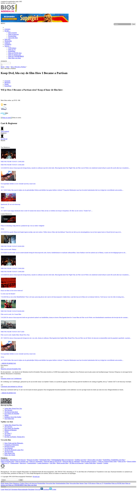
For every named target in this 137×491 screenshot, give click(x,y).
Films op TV (12, 49)
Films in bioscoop (13, 34)
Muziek (4, 139)
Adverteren (14, 489)
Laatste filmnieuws (42, 463)
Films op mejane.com (14, 54)
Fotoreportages (31, 463)
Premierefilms (12, 36)
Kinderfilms (11, 51)
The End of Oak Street (11, 412)
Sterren (81, 483)
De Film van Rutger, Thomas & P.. (14, 437)
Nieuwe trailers (131, 461)
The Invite (7, 435)
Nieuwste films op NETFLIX (52, 461)
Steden (7, 483)
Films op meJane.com (21, 461)
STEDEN (7, 29)
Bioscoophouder (23, 489)
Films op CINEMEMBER (16, 56)
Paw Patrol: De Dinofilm (11, 413)
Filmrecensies (15, 463)
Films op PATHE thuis (15, 53)
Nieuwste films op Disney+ (89, 461)
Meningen (7, 82)
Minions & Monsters (10, 430)
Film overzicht (12, 32)
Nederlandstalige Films (62, 483)
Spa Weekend (8, 448)
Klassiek (99, 463)
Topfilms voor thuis (80, 460)
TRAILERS (8, 41)
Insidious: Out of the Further (12, 417)
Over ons (37, 489)
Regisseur (5, 132)
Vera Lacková (5, 131)
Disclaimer (31, 489)
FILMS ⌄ (7, 31)
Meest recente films (62, 463)
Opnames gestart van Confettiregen (11, 378)
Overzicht (7, 81)
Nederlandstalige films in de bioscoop (62, 460)
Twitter (54, 489)
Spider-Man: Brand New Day (13, 408)
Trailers (22, 483)
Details (6, 84)
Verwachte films (13, 38)
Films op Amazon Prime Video (107, 461)
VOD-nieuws (12, 48)
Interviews (23, 463)
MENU (3, 23)
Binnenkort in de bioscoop (18, 460)
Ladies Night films (90, 463)
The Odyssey (8, 410)
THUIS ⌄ (7, 46)
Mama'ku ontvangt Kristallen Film (11, 369)
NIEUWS (7, 39)
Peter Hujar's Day (9, 453)
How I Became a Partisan (18, 67)
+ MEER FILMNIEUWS (8, 363)
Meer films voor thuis (14, 58)
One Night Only (9, 418)
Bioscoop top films (32, 460)
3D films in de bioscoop (76, 463)
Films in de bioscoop (31, 483)
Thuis (85, 483)
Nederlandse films (44, 460)
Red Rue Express (9, 446)
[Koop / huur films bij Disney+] (4, 109)
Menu (2, 481)
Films (7, 67)
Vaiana (6, 431)
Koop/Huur (7, 86)
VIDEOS (7, 43)
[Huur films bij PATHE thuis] (3, 106)
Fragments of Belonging (11, 445)
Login (2, 489)
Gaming (105, 463)
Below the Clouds (9, 455)
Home (2, 67)
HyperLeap (36, 476)
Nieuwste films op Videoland (71, 461)
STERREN (7, 44)
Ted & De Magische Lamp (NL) (14, 450)
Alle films (52, 463)
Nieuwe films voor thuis (95, 460)
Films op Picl (122, 461)
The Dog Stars (8, 451)
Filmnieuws (16, 483)
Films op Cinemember (35, 461)
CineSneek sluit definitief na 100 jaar (11, 386)
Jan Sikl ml (4, 139)
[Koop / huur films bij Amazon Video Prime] (4, 114)
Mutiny (6, 415)
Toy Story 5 (7, 433)
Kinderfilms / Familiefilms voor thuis (114, 460)
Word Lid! (8, 489)
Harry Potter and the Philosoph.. (13, 443)
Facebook (46, 489)
